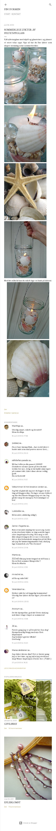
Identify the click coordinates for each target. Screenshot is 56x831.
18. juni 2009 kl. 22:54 (20, 582)
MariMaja (16, 426)
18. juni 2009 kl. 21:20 (20, 519)
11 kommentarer (15, 807)
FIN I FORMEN (12, 9)
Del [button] (5, 409)
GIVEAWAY (10, 724)
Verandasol (17, 589)
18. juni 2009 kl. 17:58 (20, 436)
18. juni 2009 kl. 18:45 (20, 453)
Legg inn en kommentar (15, 668)
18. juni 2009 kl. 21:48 (20, 547)
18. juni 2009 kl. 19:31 (19, 480)
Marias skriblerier (19, 650)
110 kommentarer (15, 728)
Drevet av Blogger (30, 823)
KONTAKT (16, 14)
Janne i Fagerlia (19, 526)
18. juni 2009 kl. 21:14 (20, 504)
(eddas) (15, 443)
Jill (13, 626)
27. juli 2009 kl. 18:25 (19, 662)
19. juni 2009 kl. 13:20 (20, 643)
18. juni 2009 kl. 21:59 (20, 567)
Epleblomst (12, 802)
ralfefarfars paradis (20, 460)
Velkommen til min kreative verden (28, 487)
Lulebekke (16, 511)
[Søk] (50, 4)
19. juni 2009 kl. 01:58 (20, 619)
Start (7, 14)
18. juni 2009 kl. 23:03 (20, 601)
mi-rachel (16, 574)
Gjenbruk (15, 413)
